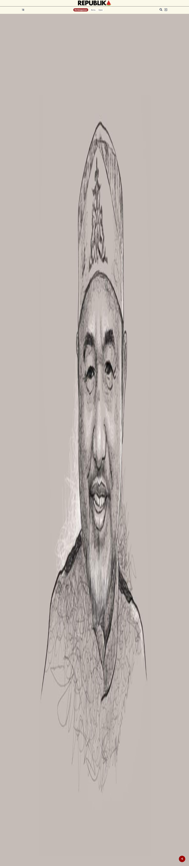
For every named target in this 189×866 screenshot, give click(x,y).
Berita (93, 10)
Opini (100, 10)
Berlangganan (81, 10)
